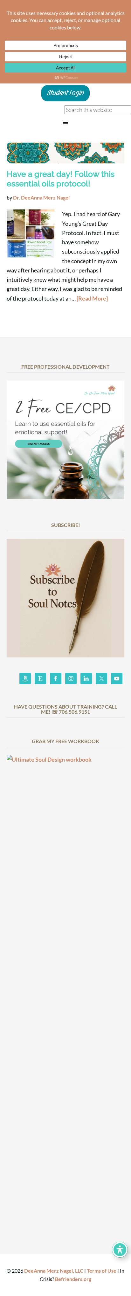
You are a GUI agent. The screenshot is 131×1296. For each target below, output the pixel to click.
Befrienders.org (73, 1279)
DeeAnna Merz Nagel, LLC (53, 1271)
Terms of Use (101, 1271)
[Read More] (92, 298)
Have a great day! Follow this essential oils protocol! (60, 178)
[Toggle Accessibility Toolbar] (120, 1249)
